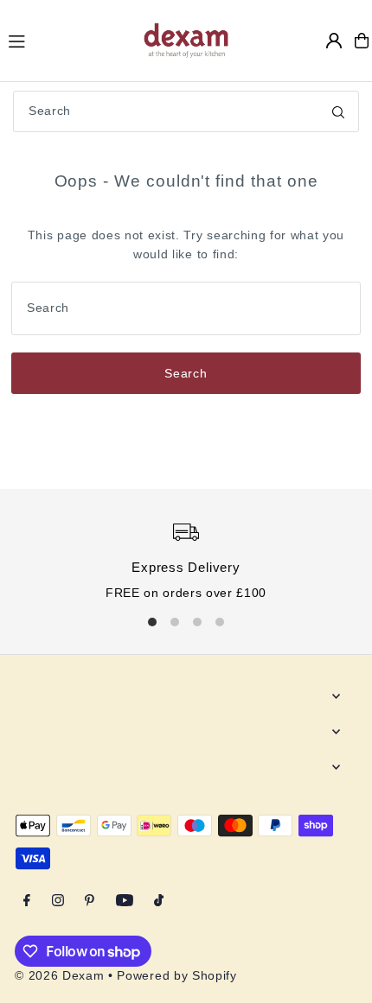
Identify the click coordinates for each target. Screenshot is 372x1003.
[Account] (334, 40)
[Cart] (362, 40)
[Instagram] (58, 901)
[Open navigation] (67, 39)
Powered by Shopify (176, 975)
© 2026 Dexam (59, 975)
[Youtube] (124, 901)
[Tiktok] (159, 901)
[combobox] (186, 111)
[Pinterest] (89, 901)
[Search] (338, 111)
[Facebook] (26, 901)
